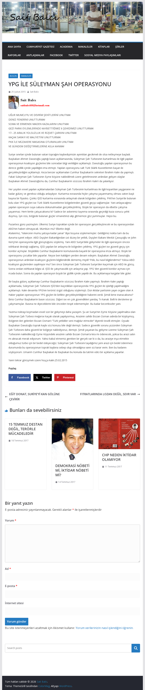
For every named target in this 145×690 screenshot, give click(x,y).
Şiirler (119, 46)
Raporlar (14, 55)
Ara (135, 648)
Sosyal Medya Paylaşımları (102, 55)
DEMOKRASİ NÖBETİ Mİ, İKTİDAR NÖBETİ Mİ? (72, 470)
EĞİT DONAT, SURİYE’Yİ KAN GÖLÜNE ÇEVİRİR (34, 396)
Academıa (66, 46)
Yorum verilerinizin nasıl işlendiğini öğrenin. (104, 628)
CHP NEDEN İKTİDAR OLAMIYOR (119, 457)
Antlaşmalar (35, 55)
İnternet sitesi (14, 603)
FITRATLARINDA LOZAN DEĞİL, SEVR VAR (108, 394)
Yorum (10, 520)
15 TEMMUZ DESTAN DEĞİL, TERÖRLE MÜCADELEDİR (25, 429)
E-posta (11, 586)
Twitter (73, 55)
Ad (8, 569)
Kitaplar (104, 46)
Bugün (13, 76)
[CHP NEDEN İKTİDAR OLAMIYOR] (119, 421)
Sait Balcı (34, 91)
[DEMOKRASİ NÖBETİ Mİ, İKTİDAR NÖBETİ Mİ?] (72, 421)
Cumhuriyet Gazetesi (40, 46)
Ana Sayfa (14, 46)
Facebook (56, 55)
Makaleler (85, 46)
